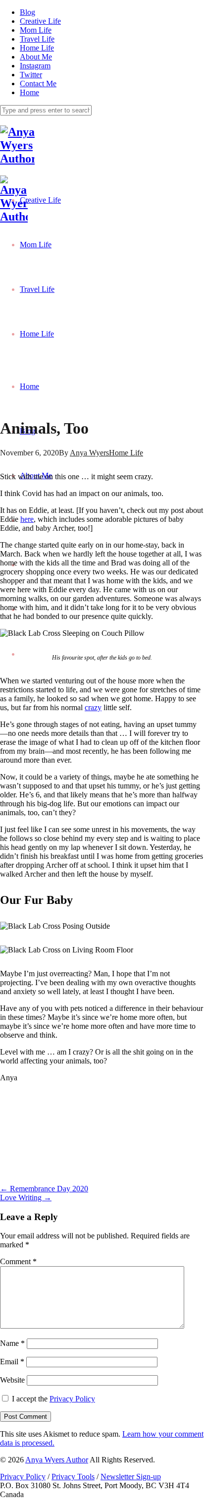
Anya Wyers (89, 452)
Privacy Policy (72, 1399)
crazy (93, 707)
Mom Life (35, 30)
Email (12, 1361)
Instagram (35, 65)
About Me (36, 57)
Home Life (37, 48)
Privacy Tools (73, 1476)
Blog (27, 12)
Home (29, 92)
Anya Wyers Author (56, 1459)
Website (12, 1380)
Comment (18, 1261)
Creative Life (40, 21)
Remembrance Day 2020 (44, 1188)
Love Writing (25, 1197)
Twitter (31, 74)
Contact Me (38, 83)
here (27, 519)
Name (12, 1343)
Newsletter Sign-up (131, 1476)
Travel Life (37, 39)
